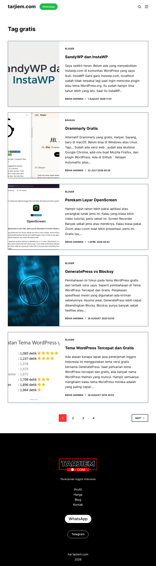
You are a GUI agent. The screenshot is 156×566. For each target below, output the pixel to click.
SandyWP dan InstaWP (86, 57)
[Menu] (146, 6)
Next (138, 418)
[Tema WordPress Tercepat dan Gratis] (33, 367)
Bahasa (70, 120)
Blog (78, 500)
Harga (78, 494)
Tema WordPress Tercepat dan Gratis (99, 348)
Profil (78, 489)
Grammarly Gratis (81, 128)
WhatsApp (48, 6)
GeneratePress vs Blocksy (89, 271)
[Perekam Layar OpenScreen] (33, 217)
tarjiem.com (22, 6)
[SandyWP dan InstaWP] (33, 74)
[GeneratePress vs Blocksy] (33, 291)
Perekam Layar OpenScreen (91, 200)
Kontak (78, 504)
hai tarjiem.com (78, 554)
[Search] (139, 6)
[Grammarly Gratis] (33, 145)
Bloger (69, 48)
